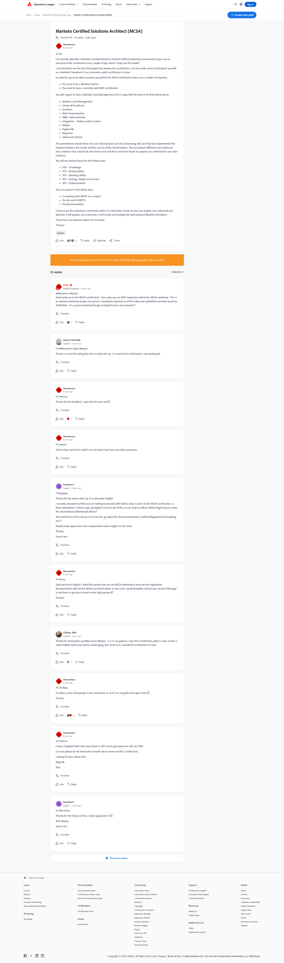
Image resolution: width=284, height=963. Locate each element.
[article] (116, 304)
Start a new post (138, 259)
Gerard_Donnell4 (71, 340)
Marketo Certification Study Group (57, 15)
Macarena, (63, 493)
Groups (37, 15)
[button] (241, 15)
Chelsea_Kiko (69, 632)
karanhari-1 (68, 484)
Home (28, 15)
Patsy (66, 284)
